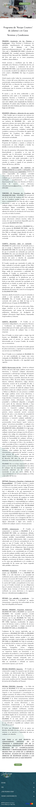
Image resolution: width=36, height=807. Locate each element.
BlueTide (13, 804)
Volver (18, 764)
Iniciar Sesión (24, 3)
